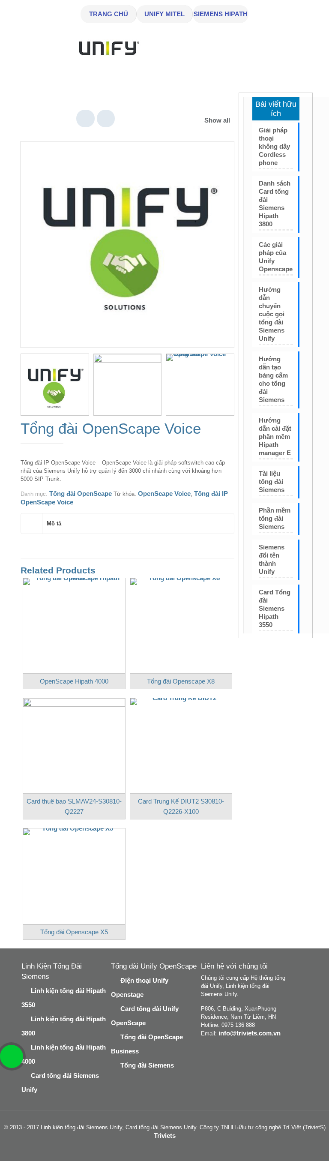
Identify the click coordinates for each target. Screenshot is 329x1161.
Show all (217, 120)
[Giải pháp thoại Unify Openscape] (199, 387)
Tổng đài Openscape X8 (181, 681)
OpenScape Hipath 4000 (74, 681)
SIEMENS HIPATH (221, 14)
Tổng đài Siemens (147, 1065)
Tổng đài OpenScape (80, 493)
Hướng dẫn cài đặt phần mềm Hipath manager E (275, 436)
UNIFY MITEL (164, 14)
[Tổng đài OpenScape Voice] (127, 247)
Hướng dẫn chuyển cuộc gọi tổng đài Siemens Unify (271, 314)
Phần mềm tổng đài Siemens (274, 518)
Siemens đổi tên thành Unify (271, 559)
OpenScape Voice (164, 493)
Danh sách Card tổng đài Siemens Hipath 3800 (274, 204)
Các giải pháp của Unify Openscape (276, 257)
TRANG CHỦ (108, 14)
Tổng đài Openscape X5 (74, 932)
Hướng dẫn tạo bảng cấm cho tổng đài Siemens (273, 379)
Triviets (165, 1135)
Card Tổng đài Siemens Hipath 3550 (274, 608)
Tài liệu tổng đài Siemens (271, 481)
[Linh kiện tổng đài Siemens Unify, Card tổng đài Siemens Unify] (107, 60)
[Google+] (170, 1148)
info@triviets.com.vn (249, 1033)
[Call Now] (10, 1055)
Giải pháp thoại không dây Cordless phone (274, 146)
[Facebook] (158, 1148)
